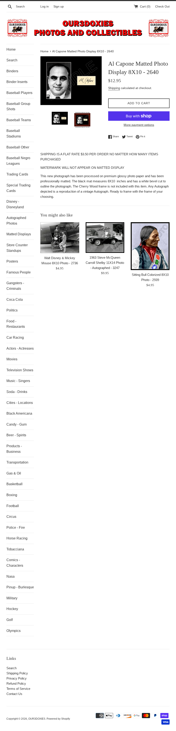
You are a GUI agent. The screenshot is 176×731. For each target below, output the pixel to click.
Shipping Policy (17, 673)
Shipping (114, 88)
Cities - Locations (19, 403)
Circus (11, 516)
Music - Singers (18, 381)
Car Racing (15, 337)
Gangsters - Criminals (15, 285)
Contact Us (14, 694)
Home (11, 49)
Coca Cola (14, 299)
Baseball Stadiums (13, 133)
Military (11, 598)
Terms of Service (18, 688)
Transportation (17, 462)
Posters (12, 261)
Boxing (11, 495)
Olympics (13, 631)
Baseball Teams (18, 120)
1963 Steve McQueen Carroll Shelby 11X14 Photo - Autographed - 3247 (105, 263)
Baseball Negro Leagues (18, 160)
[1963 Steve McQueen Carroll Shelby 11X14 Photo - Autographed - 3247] (105, 237)
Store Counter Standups (17, 247)
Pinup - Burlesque (20, 587)
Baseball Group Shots (18, 106)
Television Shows (19, 370)
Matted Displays (18, 234)
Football (12, 506)
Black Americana (19, 413)
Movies (11, 359)
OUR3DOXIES (36, 718)
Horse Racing (16, 538)
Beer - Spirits (16, 435)
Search (11, 60)
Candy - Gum (16, 424)
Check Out (162, 6)
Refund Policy (16, 683)
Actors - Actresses (20, 348)
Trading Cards (17, 174)
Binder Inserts (16, 82)
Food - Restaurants (15, 324)
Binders (12, 71)
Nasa (10, 576)
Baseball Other (17, 147)
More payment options (139, 125)
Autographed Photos (16, 220)
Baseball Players (19, 93)
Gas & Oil (13, 473)
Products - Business (14, 448)
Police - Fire (15, 527)
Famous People (18, 272)
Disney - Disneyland (15, 204)
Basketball (14, 484)
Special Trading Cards (18, 188)
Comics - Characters (14, 562)
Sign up (58, 6)
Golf (9, 620)
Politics (12, 310)
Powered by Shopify (58, 718)
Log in (44, 6)
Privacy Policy (16, 678)
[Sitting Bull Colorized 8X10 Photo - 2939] (150, 246)
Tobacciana (15, 549)
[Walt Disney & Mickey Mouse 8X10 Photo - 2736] (59, 237)
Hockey (12, 609)
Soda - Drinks (16, 392)
